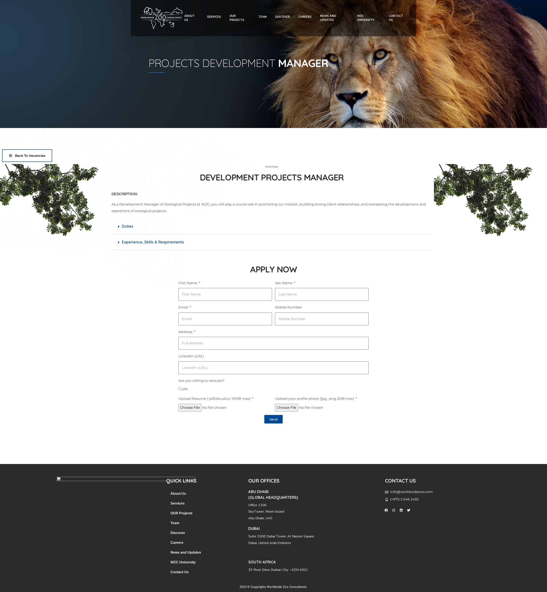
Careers (305, 17)
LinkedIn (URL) (191, 356)
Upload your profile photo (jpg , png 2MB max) (315, 399)
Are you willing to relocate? (201, 381)
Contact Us (396, 18)
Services (214, 17)
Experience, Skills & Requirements (153, 242)
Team (262, 17)
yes (185, 389)
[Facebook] (386, 510)
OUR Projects (236, 18)
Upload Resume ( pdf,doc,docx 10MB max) (214, 399)
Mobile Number (288, 307)
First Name (188, 283)
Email (183, 307)
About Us (189, 18)
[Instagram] (393, 510)
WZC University (365, 18)
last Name (284, 283)
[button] (272, 226)
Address (185, 332)
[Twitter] (408, 510)
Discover (282, 17)
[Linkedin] (401, 510)
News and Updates (328, 18)
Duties (128, 226)
